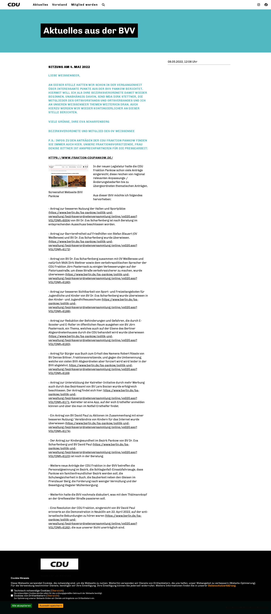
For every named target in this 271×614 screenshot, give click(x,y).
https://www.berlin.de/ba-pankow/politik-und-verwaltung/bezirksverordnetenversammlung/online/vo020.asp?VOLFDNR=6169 (92, 369)
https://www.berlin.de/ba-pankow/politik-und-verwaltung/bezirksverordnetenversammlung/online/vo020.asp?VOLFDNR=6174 (92, 427)
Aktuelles (40, 4)
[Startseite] (59, 564)
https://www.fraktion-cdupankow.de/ (80, 157)
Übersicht (57, 590)
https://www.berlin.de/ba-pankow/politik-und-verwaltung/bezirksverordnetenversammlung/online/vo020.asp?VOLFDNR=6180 (92, 278)
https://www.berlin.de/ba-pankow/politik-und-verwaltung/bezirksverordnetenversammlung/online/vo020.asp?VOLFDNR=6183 (92, 340)
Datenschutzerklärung (222, 585)
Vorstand (59, 4)
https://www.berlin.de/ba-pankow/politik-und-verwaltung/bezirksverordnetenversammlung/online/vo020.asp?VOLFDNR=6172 (92, 245)
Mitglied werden (84, 4)
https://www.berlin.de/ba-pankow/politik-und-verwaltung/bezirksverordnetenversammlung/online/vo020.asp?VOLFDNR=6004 (92, 216)
